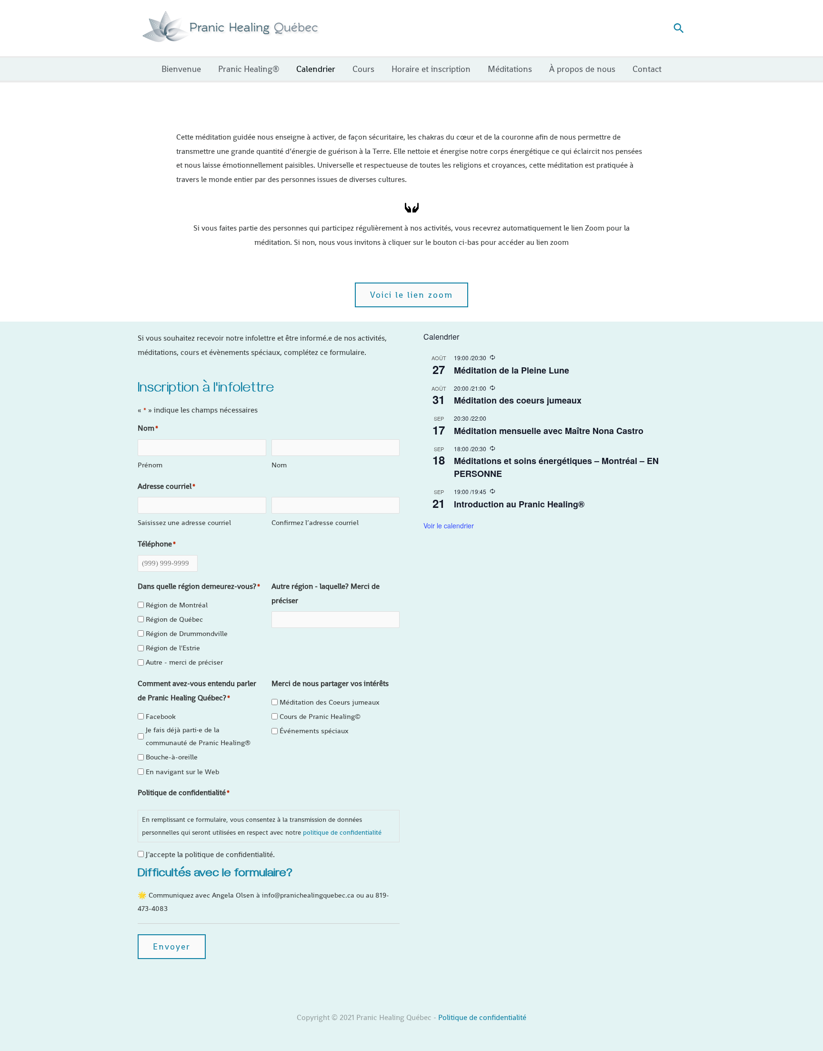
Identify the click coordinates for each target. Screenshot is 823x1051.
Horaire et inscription (431, 68)
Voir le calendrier (448, 525)
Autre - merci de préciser (184, 662)
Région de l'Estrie (173, 647)
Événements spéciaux (314, 730)
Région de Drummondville (187, 633)
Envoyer (172, 946)
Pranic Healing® (248, 68)
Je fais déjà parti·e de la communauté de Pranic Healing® (198, 736)
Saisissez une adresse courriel (184, 522)
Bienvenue (181, 68)
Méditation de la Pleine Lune (511, 370)
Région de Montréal (177, 604)
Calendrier (315, 68)
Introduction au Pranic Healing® (519, 504)
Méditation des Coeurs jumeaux (330, 702)
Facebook (161, 716)
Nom (279, 464)
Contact (647, 68)
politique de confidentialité (342, 832)
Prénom (150, 464)
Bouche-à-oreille (172, 756)
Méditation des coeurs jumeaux (518, 400)
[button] (678, 28)
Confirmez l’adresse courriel (315, 522)
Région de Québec (174, 619)
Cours (363, 68)
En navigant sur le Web (182, 771)
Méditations (510, 68)
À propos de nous (582, 68)
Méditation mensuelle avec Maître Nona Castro (548, 430)
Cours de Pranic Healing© (320, 716)
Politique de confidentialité (482, 1017)
